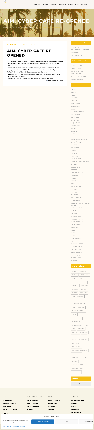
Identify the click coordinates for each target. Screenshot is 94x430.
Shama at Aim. (76, 216)
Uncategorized (76, 252)
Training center (77, 244)
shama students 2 (77, 222)
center (83, 289)
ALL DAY (73, 128)
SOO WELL (74, 227)
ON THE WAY (75, 52)
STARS (73, 230)
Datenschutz (15, 426)
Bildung (74, 285)
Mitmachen (83, 332)
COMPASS (74, 150)
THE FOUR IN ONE (77, 55)
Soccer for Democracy (79, 350)
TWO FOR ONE (76, 249)
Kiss (73, 328)
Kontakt (74, 406)
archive (51, 409)
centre (74, 292)
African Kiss (75, 103)
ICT (81, 314)
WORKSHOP (75, 260)
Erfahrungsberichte (79, 303)
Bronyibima (75, 145)
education (75, 300)
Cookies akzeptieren (43, 421)
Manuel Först (76, 68)
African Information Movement (16, 27)
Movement (75, 336)
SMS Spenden (76, 346)
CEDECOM (75, 289)
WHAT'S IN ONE (76, 258)
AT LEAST (74, 137)
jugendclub (76, 321)
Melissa (73, 189)
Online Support (33, 403)
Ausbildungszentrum (79, 139)
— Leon (73, 92)
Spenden (74, 403)
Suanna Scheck (76, 65)
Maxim (73, 184)
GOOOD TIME (75, 167)
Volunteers (75, 255)
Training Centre (77, 247)
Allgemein (74, 131)
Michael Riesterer (77, 79)
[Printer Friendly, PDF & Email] (54, 80)
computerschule (77, 296)
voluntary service (78, 368)
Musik (74, 339)
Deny (66, 421)
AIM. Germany (76, 114)
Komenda (81, 328)
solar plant (76, 354)
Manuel (73, 178)
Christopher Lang (78, 71)
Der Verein (7, 406)
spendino (75, 357)
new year (74, 195)
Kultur (74, 332)
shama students (77, 219)
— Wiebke (74, 101)
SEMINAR (74, 213)
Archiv (34, 27)
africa (74, 271)
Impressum (22, 426)
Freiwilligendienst (78, 310)
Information (76, 318)
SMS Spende (75, 343)
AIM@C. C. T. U (75, 123)
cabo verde (84, 285)
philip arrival (76, 197)
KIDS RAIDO (74, 170)
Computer (83, 292)
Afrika (74, 278)
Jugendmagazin (77, 325)
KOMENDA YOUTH (77, 172)
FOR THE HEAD (76, 159)
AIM (81, 278)
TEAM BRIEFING (76, 238)
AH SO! (73, 109)
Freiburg (81, 307)
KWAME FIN (74, 175)
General (74, 164)
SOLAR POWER (76, 224)
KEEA (87, 325)
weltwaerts (76, 372)
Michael (74, 192)
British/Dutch (76, 142)
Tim (72, 241)
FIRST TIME (74, 156)
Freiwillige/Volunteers (80, 161)
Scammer (74, 211)
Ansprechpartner (77, 400)
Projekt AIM (75, 200)
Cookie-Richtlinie (7, 426)
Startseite (7, 400)
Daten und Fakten (10, 409)
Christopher (75, 148)
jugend (86, 318)
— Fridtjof (75, 89)
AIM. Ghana (75, 117)
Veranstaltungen (78, 364)
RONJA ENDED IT (76, 208)
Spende (29, 409)
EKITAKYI (74, 153)
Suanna (73, 233)
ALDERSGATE (75, 125)
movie (84, 336)
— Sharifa (74, 98)
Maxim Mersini (76, 74)
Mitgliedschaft (33, 400)
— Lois (73, 95)
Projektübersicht (10, 403)
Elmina (85, 300)
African (74, 275)
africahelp (83, 271)
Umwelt (74, 361)
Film (73, 307)
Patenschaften (33, 406)
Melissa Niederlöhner (79, 76)
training (84, 357)
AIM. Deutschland (77, 112)
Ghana (74, 314)
